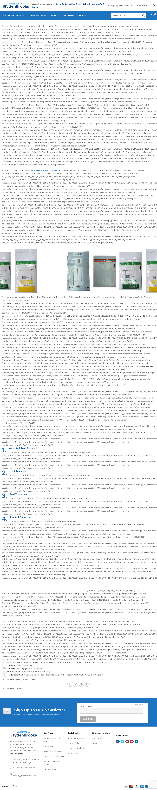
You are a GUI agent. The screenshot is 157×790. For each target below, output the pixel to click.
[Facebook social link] (69, 684)
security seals (16, 754)
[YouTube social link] (132, 741)
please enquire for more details (49, 170)
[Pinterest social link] (81, 684)
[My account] (153, 5)
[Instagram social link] (127, 741)
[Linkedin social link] (87, 684)
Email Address (86, 707)
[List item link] (25, 761)
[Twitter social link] (75, 684)
